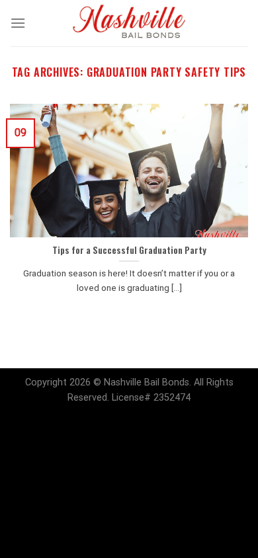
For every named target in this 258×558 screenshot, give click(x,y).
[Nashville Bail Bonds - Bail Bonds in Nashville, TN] (129, 23)
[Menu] (18, 23)
